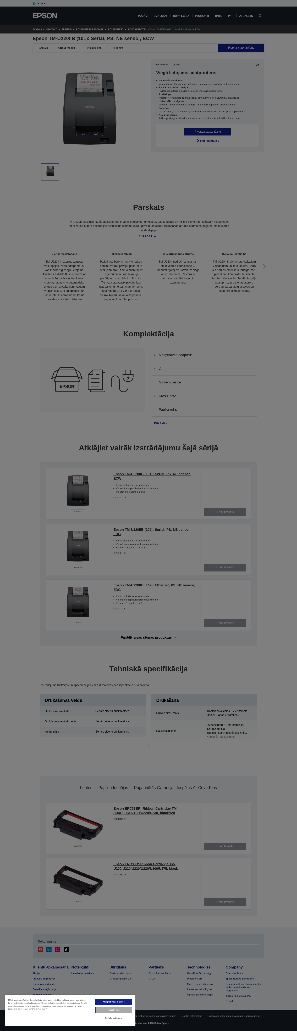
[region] (70, 1010)
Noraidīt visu (113, 1010)
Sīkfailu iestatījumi (113, 1018)
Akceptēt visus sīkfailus (114, 1002)
